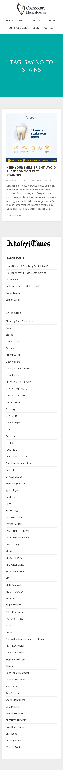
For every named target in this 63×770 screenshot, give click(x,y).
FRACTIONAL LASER (16, 456)
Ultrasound (11, 733)
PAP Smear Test (14, 618)
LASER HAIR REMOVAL (18, 530)
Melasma (10, 551)
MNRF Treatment (15, 571)
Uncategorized (13, 740)
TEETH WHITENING (16, 720)
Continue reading (15, 215)
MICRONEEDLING (15, 564)
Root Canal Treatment (17, 672)
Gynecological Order (16, 483)
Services (36, 21)
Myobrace (11, 598)
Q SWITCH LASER (15, 652)
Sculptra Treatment (16, 679)
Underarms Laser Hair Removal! (22, 286)
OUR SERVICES (13, 605)
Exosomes (11, 436)
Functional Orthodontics (18, 463)
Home (9, 21)
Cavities (10, 348)
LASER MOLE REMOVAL (18, 537)
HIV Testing (12, 510)
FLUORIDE (11, 449)
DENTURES (12, 415)
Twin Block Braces (15, 726)
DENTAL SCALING (15, 395)
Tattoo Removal (14, 713)
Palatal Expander (14, 611)
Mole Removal (13, 584)
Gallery (52, 21)
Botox (9, 327)
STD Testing (12, 706)
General (10, 469)
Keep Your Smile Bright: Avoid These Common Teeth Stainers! (31, 171)
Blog (36, 28)
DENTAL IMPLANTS (16, 388)
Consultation (12, 375)
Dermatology (13, 422)
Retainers (11, 666)
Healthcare (11, 497)
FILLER (9, 442)
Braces (9, 334)
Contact (49, 28)
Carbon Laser (13, 299)
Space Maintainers (15, 699)
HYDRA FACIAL (13, 524)
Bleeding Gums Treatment (19, 321)
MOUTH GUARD (14, 591)
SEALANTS (11, 686)
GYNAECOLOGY (14, 476)
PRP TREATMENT (15, 645)
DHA (8, 429)
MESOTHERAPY (14, 557)
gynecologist (12, 490)
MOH (8, 578)
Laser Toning (12, 544)
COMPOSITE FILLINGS (17, 368)
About (22, 21)
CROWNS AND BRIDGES (19, 382)
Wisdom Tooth (13, 747)
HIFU (8, 503)
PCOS (9, 625)
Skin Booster (12, 693)
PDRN (9, 632)
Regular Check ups (15, 659)
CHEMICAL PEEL (14, 354)
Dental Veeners (14, 402)
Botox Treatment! (15, 293)
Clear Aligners (13, 361)
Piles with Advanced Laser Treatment (25, 639)
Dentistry (10, 409)
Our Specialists (18, 28)
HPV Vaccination (14, 517)
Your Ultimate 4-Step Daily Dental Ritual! (27, 266)
